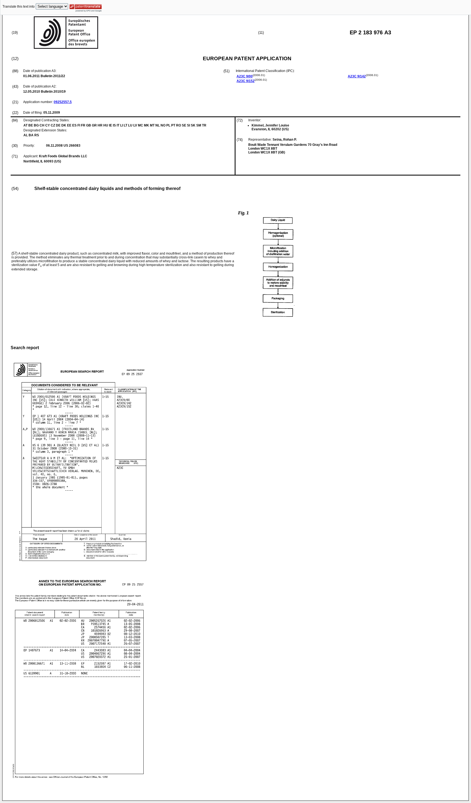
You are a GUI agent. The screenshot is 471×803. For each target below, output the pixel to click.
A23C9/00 (245, 76)
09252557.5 (63, 102)
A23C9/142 (357, 76)
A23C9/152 (246, 81)
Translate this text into (18, 6)
